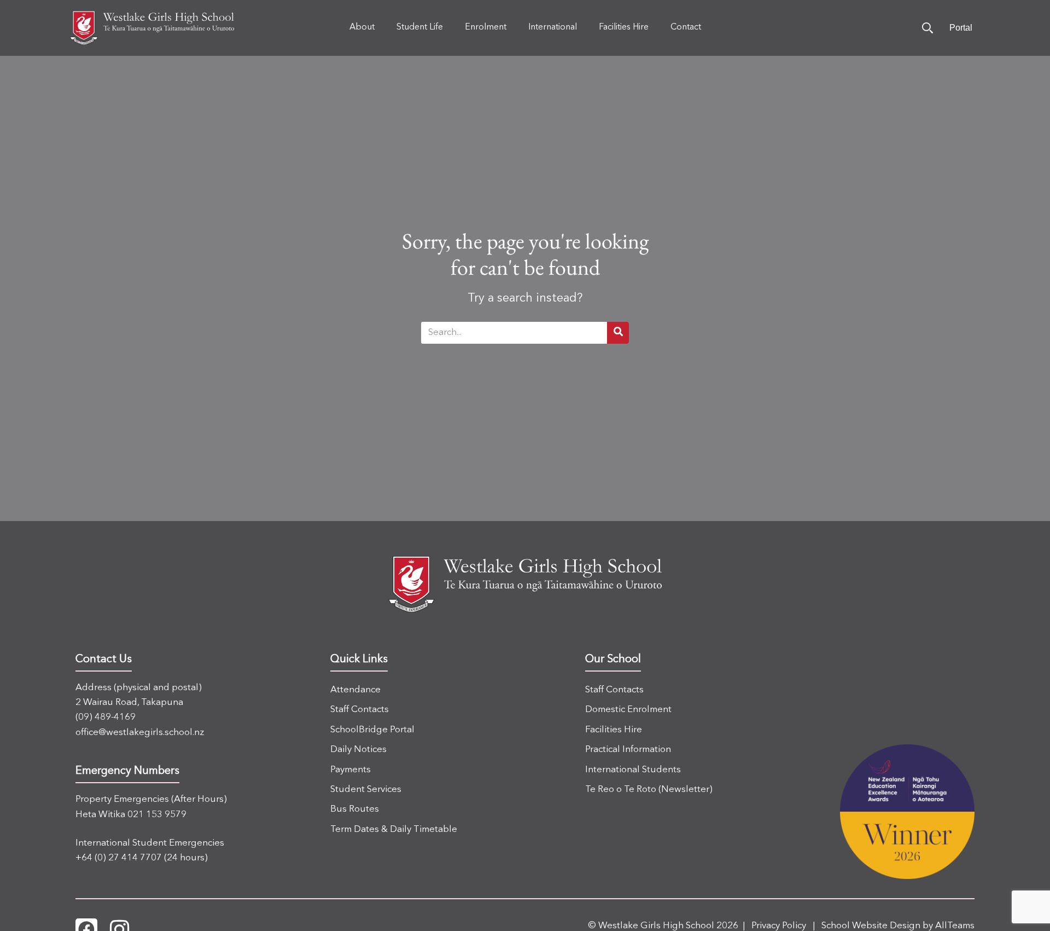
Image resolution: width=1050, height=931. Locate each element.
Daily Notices (358, 749)
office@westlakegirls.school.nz (139, 732)
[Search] (927, 27)
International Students (633, 769)
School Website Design (871, 925)
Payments (350, 769)
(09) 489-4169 (105, 717)
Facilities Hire (613, 730)
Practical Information (628, 749)
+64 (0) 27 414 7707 (118, 858)
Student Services (365, 789)
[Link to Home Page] (152, 28)
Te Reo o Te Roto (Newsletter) (649, 789)
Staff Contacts (359, 709)
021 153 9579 (156, 814)
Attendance (355, 690)
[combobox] (514, 333)
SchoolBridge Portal (372, 730)
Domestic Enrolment (628, 709)
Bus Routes (354, 809)
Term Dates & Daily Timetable (393, 829)
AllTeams (955, 925)
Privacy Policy (778, 925)
